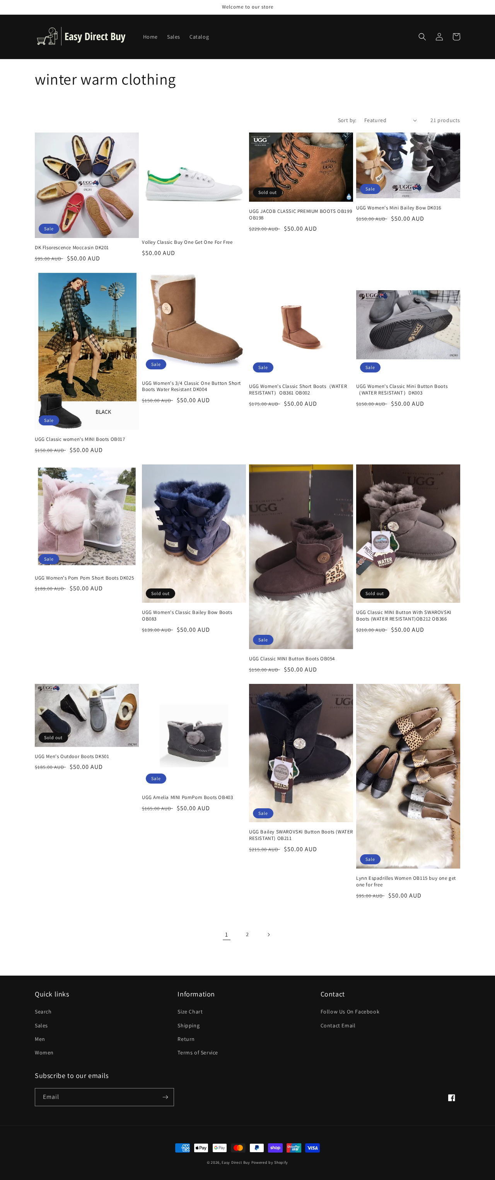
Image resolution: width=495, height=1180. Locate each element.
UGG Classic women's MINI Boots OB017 (80, 439)
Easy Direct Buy (236, 1162)
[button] (422, 36)
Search (43, 1011)
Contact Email (338, 1025)
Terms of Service (198, 1052)
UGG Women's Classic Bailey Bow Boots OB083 (187, 615)
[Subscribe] (165, 1097)
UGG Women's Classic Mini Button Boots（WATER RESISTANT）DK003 (401, 389)
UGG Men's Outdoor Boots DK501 (72, 756)
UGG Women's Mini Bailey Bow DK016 (398, 208)
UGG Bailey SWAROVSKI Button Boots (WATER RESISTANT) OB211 (301, 835)
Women (44, 1052)
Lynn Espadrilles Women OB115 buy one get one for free (406, 881)
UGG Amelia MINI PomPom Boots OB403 (187, 797)
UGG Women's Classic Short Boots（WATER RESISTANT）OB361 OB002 (298, 389)
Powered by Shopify (269, 1162)
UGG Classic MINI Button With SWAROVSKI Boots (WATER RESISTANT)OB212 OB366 (403, 615)
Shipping (189, 1025)
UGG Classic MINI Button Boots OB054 (292, 659)
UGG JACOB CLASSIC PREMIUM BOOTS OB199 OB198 (300, 214)
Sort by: (347, 120)
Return (186, 1038)
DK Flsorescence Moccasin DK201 (72, 248)
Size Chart (190, 1011)
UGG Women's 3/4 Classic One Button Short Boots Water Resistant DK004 (191, 386)
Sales (41, 1025)
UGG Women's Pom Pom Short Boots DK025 (84, 578)
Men (40, 1038)
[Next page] (268, 934)
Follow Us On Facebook (350, 1011)
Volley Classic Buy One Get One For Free (187, 242)
